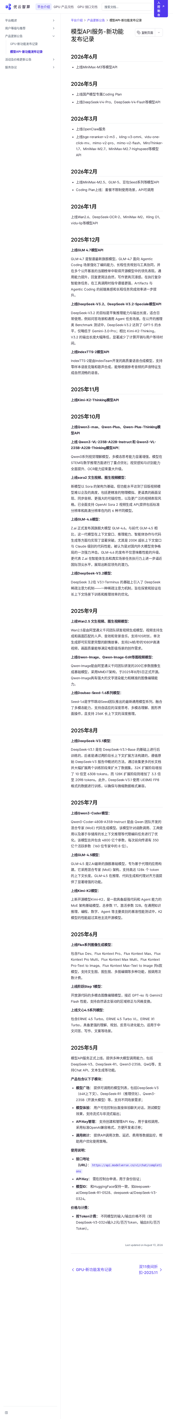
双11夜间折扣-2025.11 (148, 1269)
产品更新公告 (14, 36)
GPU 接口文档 (87, 7)
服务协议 (11, 67)
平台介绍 (43, 7)
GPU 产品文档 (64, 7)
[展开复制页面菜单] (159, 32)
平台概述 (11, 20)
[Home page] (19, 6)
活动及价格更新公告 (18, 59)
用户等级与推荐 (15, 28)
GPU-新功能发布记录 (24, 44)
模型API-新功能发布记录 (26, 51)
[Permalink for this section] (100, 57)
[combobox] (127, 7)
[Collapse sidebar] (6, 1413)
